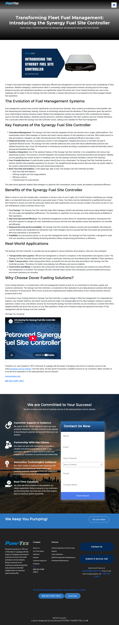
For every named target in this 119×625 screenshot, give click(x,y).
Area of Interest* (70, 458)
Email (66, 447)
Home (22, 28)
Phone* (66, 473)
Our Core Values (99, 519)
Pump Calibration (57, 554)
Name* (66, 436)
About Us (36, 548)
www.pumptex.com (12, 376)
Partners (35, 557)
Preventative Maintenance (60, 560)
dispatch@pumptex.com (92, 571)
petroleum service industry (20, 369)
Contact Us (96, 547)
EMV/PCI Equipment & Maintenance (63, 557)
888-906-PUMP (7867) (14, 381)
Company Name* (70, 485)
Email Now (72, 596)
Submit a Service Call (97, 559)
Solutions (36, 554)
